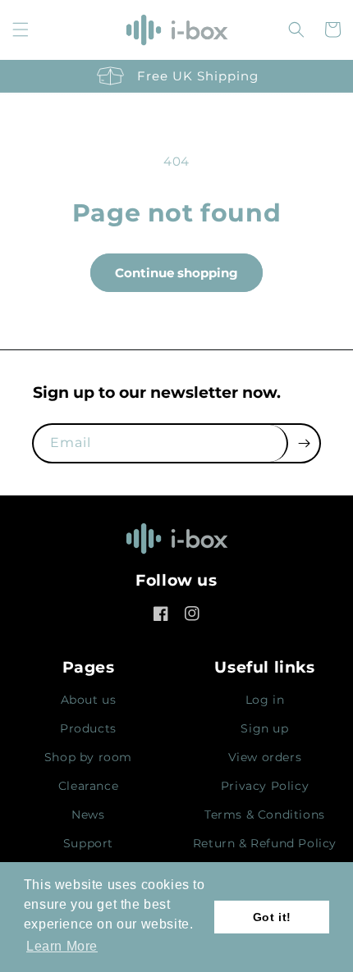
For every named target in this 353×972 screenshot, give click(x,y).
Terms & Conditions (264, 814)
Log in (265, 699)
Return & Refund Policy (265, 843)
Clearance (88, 785)
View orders (265, 757)
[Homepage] (176, 543)
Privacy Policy (265, 785)
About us (89, 699)
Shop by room (88, 757)
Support (88, 843)
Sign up (264, 728)
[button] (20, 29)
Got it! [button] (272, 917)
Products (88, 728)
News (87, 814)
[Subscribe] (303, 443)
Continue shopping (176, 273)
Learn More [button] (62, 946)
